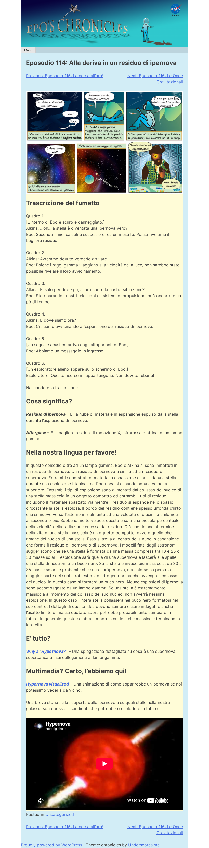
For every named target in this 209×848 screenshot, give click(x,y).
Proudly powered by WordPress (52, 844)
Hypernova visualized (47, 684)
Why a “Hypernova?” (46, 651)
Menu (28, 50)
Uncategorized (59, 814)
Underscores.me (144, 844)
